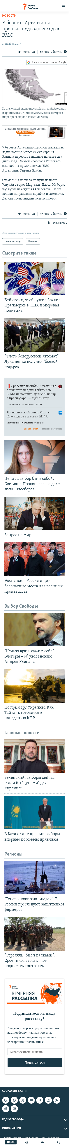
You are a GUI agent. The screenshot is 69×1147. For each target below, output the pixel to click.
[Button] (27, 52)
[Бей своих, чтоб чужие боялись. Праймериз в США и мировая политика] (34, 278)
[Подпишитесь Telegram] (39, 1100)
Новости (9, 16)
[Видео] (42, 1142)
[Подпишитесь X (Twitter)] (22, 1100)
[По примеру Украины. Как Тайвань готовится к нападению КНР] (34, 686)
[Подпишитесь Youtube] (31, 1100)
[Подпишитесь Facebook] (14, 1100)
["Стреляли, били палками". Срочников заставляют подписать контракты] (34, 934)
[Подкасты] (5, 1108)
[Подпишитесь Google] (5, 1100)
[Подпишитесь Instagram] (48, 1100)
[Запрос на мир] (34, 513)
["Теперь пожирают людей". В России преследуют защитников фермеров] (34, 877)
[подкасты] (26, 1142)
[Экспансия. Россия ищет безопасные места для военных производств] (34, 559)
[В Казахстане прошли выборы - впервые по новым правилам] (34, 812)
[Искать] (58, 1142)
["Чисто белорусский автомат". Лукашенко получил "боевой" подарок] (34, 335)
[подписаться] (14, 1108)
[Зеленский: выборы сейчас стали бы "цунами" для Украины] (34, 756)
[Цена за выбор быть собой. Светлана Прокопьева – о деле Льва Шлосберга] (34, 457)
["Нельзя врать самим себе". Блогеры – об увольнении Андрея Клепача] (34, 629)
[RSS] (56, 1100)
